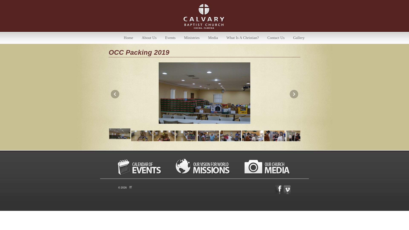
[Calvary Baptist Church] (204, 18)
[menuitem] (128, 38)
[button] (204, 94)
